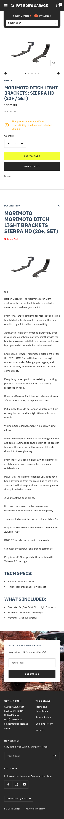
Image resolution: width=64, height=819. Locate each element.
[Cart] (58, 5)
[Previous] (5, 73)
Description (12, 205)
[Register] (54, 756)
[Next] (58, 73)
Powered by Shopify (35, 808)
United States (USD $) (17, 798)
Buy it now (32, 166)
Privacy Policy (43, 717)
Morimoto (11, 80)
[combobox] (32, 23)
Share (7, 176)
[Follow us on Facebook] (8, 784)
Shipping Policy (44, 723)
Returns (40, 730)
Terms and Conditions (42, 709)
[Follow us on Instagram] (16, 784)
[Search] (12, 5)
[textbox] (32, 23)
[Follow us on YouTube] (24, 784)
